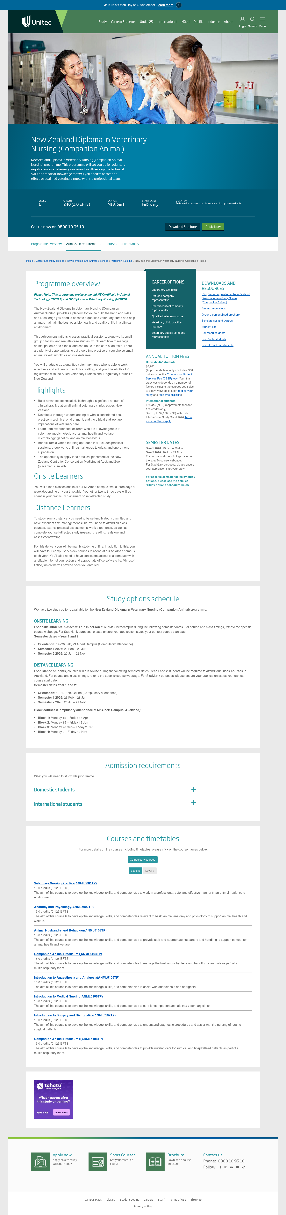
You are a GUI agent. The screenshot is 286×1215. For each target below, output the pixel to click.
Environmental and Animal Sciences (87, 260)
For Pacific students (214, 339)
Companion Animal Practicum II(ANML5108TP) (68, 1038)
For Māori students (213, 333)
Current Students (123, 21)
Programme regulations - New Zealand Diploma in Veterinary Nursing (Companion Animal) (226, 298)
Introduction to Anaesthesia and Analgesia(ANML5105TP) (76, 977)
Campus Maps (93, 1199)
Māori (185, 21)
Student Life (209, 327)
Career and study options (50, 260)
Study (102, 21)
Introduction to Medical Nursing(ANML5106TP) (68, 996)
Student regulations (214, 308)
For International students (217, 345)
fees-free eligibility (170, 395)
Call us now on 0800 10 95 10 (57, 226)
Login (242, 26)
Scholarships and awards (217, 320)
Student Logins (129, 1199)
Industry (214, 21)
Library (110, 1199)
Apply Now (213, 226)
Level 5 (135, 871)
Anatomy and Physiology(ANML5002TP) (64, 906)
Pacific (198, 21)
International (168, 21)
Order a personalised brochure (221, 314)
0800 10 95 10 (231, 1161)
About (228, 21)
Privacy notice (143, 1206)
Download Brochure (183, 226)
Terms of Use (177, 1199)
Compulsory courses (142, 859)
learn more (165, 5)
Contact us (212, 1154)
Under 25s (147, 21)
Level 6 (149, 871)
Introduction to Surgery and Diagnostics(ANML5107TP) (75, 1015)
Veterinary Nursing (121, 260)
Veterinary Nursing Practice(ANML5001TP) (65, 883)
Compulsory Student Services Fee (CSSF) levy (169, 376)
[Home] (36, 21)
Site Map (196, 1199)
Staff (161, 1199)
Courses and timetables (122, 243)
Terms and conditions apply (169, 419)
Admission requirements (83, 243)
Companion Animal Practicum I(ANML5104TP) (68, 954)
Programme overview (46, 243)
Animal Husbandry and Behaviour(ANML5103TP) (70, 930)
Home (29, 260)
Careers (148, 1199)
